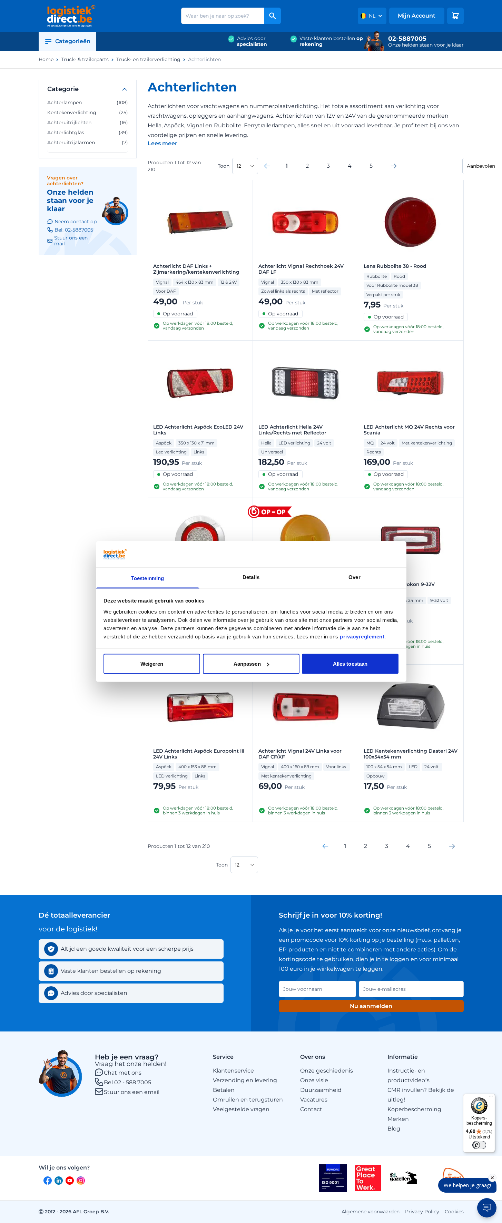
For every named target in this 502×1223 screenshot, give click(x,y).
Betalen (224, 1090)
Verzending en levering (245, 1080)
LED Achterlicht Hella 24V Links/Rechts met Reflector (292, 430)
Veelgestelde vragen (241, 1109)
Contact (311, 1109)
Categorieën (72, 41)
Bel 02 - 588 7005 (127, 1082)
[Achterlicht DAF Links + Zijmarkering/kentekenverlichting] (200, 222)
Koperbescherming (414, 1109)
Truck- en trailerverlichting (148, 59)
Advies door (252, 41)
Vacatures (313, 1099)
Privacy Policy (422, 1212)
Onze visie (314, 1080)
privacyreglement (362, 636)
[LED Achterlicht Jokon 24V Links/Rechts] (200, 540)
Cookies (454, 1212)
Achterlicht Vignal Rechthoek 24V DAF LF (301, 269)
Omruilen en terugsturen (248, 1099)
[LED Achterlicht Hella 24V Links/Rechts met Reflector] (305, 383)
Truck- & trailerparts (85, 59)
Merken (398, 1119)
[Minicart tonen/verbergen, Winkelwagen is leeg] (455, 16)
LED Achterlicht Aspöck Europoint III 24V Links (198, 754)
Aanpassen (247, 664)
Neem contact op (76, 221)
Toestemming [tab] (147, 578)
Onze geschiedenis (326, 1070)
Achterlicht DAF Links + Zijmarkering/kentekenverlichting (196, 269)
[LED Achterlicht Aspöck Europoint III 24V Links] (200, 707)
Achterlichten (204, 59)
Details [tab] (251, 577)
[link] (267, 166)
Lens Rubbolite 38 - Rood (395, 266)
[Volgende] (393, 166)
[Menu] (491, 1098)
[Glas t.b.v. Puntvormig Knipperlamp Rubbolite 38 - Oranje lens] (305, 540)
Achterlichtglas (87, 132)
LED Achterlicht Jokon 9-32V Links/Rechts (399, 587)
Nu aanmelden (371, 1006)
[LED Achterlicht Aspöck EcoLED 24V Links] (200, 383)
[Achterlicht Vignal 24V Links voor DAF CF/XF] (305, 707)
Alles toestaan (350, 664)
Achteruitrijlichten (87, 122)
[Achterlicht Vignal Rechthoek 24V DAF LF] (305, 222)
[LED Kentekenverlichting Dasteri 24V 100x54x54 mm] (410, 707)
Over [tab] (354, 577)
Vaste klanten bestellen (331, 41)
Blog (393, 1128)
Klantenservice (233, 1070)
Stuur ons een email (131, 1092)
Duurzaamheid (321, 1090)
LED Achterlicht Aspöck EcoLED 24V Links (198, 430)
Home (46, 59)
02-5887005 (407, 38)
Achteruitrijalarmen (87, 142)
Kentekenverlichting (87, 112)
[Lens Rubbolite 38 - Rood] (410, 222)
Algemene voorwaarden (371, 1212)
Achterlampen (87, 102)
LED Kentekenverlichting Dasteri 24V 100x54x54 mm (410, 754)
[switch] (479, 1145)
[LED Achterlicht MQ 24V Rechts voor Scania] (410, 383)
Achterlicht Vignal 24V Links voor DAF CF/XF (300, 754)
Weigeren (152, 664)
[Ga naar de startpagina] (71, 16)
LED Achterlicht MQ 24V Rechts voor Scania (409, 430)
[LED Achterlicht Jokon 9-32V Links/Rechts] (410, 540)
